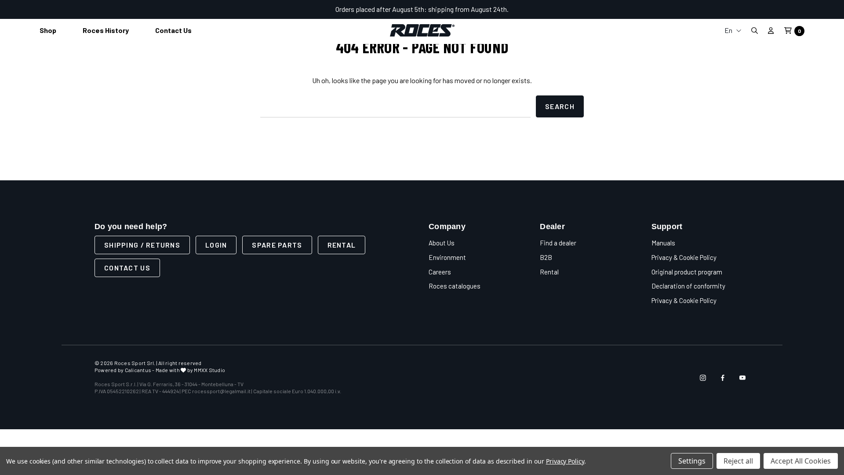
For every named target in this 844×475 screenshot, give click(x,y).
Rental (341, 245)
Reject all (738, 461)
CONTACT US (127, 267)
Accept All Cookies (801, 461)
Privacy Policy (565, 461)
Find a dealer (558, 243)
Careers (440, 272)
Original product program (686, 272)
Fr (733, 62)
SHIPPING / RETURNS (142, 245)
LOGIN (216, 245)
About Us (442, 243)
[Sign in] (771, 30)
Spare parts (277, 245)
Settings (692, 461)
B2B (546, 257)
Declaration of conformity (688, 286)
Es (733, 90)
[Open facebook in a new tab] (723, 378)
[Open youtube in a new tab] (742, 378)
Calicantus (138, 370)
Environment (447, 257)
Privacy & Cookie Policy (684, 257)
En (729, 30)
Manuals (663, 243)
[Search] (754, 30)
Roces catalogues (454, 286)
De (733, 76)
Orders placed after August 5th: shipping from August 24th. (422, 9)
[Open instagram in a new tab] (703, 378)
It (733, 48)
